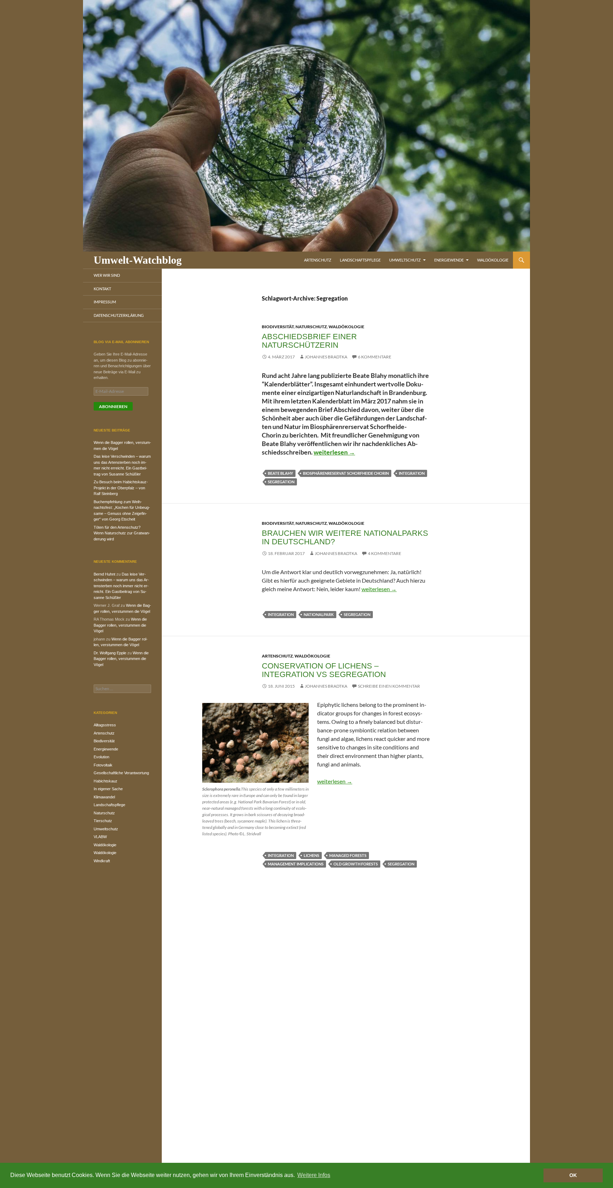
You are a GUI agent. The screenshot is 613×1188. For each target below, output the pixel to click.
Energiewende (449, 260)
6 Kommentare (374, 356)
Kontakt (102, 288)
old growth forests (355, 864)
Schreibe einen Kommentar (389, 686)
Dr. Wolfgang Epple (110, 653)
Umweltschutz (405, 260)
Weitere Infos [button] (313, 1175)
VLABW (100, 837)
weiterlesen (334, 452)
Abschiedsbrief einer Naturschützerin (309, 341)
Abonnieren (113, 406)
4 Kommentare (384, 553)
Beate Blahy (280, 473)
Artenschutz (317, 260)
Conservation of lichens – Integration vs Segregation (324, 670)
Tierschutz (103, 821)
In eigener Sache (108, 789)
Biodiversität (278, 326)
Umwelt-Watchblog (138, 260)
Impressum (105, 301)
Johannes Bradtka (326, 356)
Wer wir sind (107, 275)
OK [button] (573, 1175)
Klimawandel (104, 797)
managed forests (347, 855)
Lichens (311, 855)
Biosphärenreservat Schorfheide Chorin (346, 473)
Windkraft (102, 861)
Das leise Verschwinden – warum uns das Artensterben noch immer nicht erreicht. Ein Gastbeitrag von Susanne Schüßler (121, 586)
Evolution (101, 757)
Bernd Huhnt (104, 574)
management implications (296, 864)
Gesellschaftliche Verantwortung (121, 773)
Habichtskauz (105, 781)
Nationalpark (319, 614)
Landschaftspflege (360, 260)
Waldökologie (492, 260)
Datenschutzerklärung (119, 315)
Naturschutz (311, 326)
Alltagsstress (105, 725)
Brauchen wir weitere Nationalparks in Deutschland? (345, 537)
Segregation (281, 481)
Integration (412, 473)
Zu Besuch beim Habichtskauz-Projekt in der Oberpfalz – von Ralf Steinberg (121, 488)
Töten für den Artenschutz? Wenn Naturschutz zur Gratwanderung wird (122, 533)
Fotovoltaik (103, 765)
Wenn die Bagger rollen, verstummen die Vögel (120, 625)
